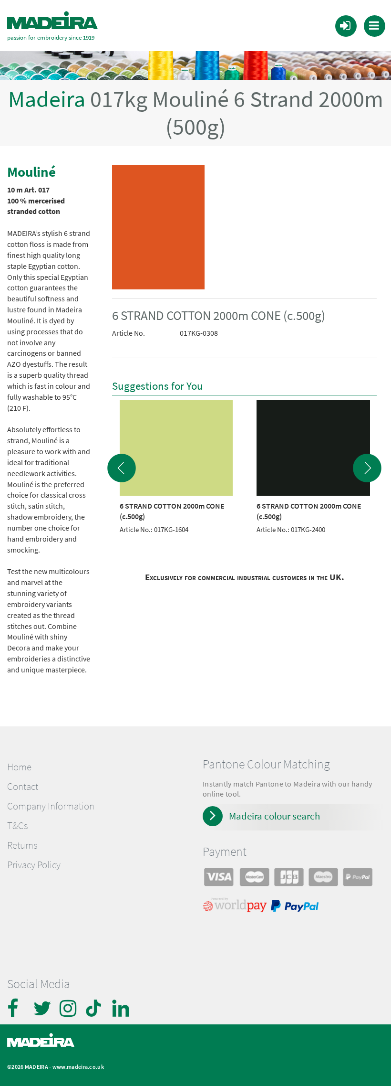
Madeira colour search (274, 815)
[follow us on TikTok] (95, 1008)
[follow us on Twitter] (42, 1008)
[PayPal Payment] (296, 906)
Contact (22, 786)
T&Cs (17, 826)
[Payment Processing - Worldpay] (237, 906)
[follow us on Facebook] (16, 1008)
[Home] (52, 20)
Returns (22, 845)
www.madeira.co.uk (78, 1066)
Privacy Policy (34, 865)
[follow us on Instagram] (69, 1008)
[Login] (345, 25)
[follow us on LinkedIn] (121, 1008)
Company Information (50, 806)
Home (19, 767)
